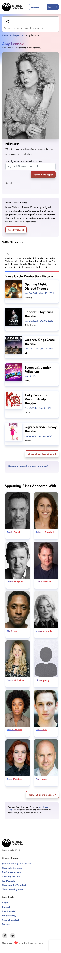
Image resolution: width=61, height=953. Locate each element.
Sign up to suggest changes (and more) (28, 466)
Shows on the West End (14, 885)
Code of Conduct (10, 920)
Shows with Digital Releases (16, 864)
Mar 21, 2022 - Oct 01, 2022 (39, 321)
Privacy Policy (9, 916)
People (16, 35)
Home (5, 35)
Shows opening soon (12, 889)
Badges (6, 924)
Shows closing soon (12, 868)
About (5, 903)
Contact (6, 907)
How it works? (9, 911)
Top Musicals (8, 881)
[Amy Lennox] (30, 95)
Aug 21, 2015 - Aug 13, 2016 (38, 408)
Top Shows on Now (11, 872)
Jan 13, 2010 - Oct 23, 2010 (38, 436)
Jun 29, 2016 (31, 376)
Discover (35, 7)
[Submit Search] (8, 22)
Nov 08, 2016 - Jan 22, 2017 (39, 349)
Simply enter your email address (23, 161)
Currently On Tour (11, 877)
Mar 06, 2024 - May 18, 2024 (39, 293)
